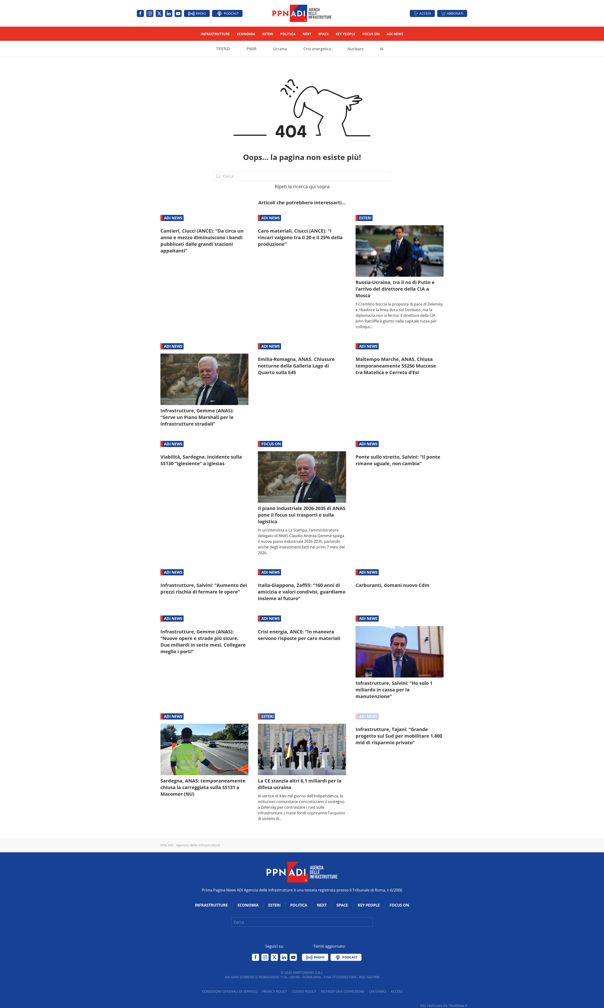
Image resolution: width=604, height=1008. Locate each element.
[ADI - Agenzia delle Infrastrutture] (302, 871)
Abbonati (455, 13)
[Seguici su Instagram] (149, 13)
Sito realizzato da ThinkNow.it (443, 1005)
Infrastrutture (215, 34)
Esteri (267, 34)
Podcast (231, 13)
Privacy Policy (274, 991)
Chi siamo (377, 991)
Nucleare (356, 48)
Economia (246, 34)
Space (323, 34)
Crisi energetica (317, 48)
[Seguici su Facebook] (140, 13)
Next (307, 34)
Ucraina (280, 48)
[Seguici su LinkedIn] (168, 13)
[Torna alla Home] (302, 13)
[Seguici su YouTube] (178, 13)
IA (381, 48)
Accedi (425, 13)
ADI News (395, 34)
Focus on (371, 34)
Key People (345, 34)
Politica (288, 34)
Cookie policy (304, 991)
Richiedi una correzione (342, 991)
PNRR (251, 48)
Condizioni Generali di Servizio (229, 991)
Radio (200, 13)
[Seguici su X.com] (159, 13)
